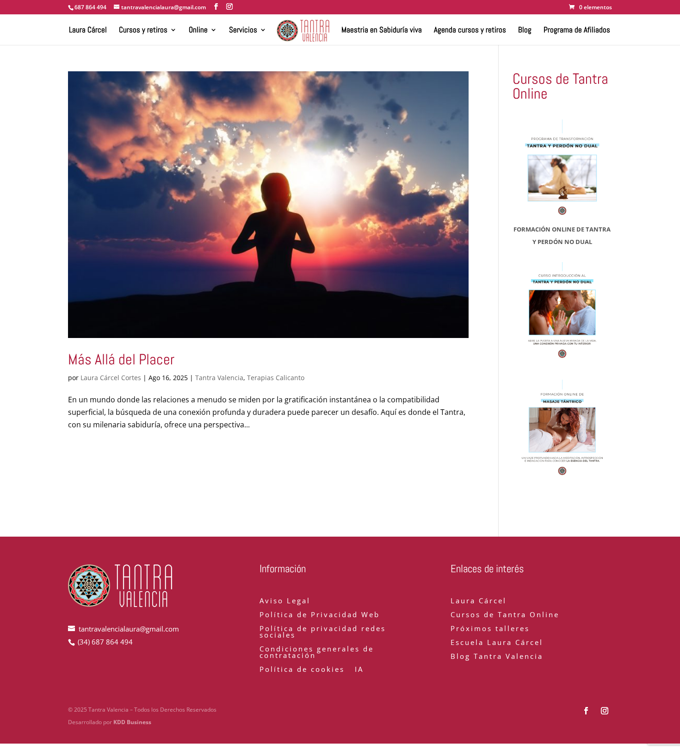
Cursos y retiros (143, 30)
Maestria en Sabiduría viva (381, 30)
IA (359, 670)
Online (198, 30)
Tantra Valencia (219, 377)
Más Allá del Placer (121, 359)
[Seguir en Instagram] (604, 710)
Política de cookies (302, 670)
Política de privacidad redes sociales (323, 632)
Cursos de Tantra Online (505, 615)
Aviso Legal (285, 601)
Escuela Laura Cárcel (497, 643)
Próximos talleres (490, 629)
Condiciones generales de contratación (317, 652)
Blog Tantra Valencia (497, 657)
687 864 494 (90, 7)
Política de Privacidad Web (320, 615)
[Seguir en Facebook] (586, 710)
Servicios (243, 30)
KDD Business (132, 722)
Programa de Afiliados (577, 30)
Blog (525, 30)
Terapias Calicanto (275, 377)
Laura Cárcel (88, 30)
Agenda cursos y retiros (470, 30)
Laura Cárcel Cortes (110, 377)
